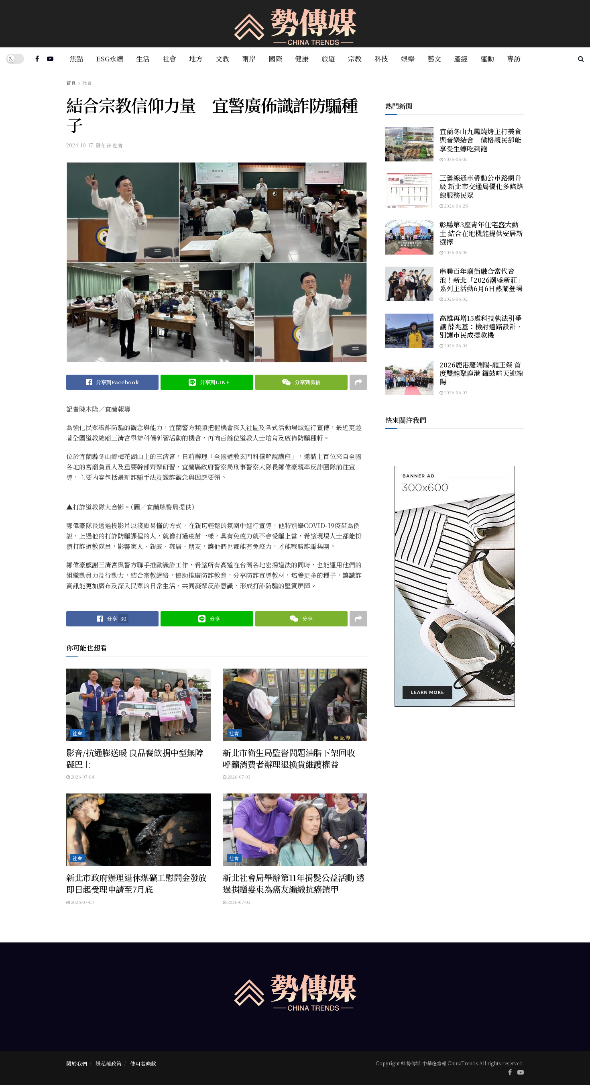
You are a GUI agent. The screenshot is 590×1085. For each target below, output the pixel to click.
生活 (143, 58)
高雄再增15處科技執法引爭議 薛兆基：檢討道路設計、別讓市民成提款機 (481, 326)
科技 (381, 58)
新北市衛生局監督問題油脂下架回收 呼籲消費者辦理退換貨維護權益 (293, 758)
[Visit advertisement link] (454, 586)
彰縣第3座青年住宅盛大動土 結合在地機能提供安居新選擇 (481, 233)
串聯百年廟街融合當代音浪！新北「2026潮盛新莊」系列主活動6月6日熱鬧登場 (481, 279)
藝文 (434, 58)
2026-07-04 (82, 776)
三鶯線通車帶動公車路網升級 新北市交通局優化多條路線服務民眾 (481, 186)
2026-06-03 (455, 345)
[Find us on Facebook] (37, 58)
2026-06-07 (455, 392)
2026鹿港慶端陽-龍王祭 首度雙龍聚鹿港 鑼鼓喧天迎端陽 (481, 373)
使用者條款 (143, 1063)
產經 (461, 58)
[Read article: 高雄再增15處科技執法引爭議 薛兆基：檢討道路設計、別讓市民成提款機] (409, 331)
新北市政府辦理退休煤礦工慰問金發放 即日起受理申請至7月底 (140, 883)
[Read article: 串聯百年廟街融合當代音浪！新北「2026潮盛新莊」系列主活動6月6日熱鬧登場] (409, 284)
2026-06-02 (455, 299)
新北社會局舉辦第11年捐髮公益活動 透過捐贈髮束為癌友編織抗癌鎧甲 (293, 883)
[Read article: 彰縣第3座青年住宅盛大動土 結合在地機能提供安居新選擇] (409, 237)
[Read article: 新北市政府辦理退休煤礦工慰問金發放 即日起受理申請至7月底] (138, 829)
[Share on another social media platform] (358, 382)
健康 (302, 58)
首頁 (71, 82)
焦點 (76, 58)
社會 (169, 58)
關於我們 (76, 1063)
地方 (196, 58)
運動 (487, 58)
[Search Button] (581, 58)
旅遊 (328, 58)
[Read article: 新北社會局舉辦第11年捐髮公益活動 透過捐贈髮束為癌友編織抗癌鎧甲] (295, 829)
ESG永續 (109, 58)
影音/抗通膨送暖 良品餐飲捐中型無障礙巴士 (134, 758)
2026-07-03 (238, 776)
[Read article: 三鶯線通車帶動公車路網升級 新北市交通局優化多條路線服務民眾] (409, 190)
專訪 (514, 58)
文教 (222, 58)
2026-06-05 (455, 159)
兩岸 (249, 58)
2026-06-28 (455, 205)
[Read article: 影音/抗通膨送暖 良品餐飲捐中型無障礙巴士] (138, 705)
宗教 (355, 58)
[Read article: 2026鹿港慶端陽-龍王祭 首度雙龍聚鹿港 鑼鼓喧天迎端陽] (409, 377)
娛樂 (408, 58)
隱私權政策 (109, 1063)
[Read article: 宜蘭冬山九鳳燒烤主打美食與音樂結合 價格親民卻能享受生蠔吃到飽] (409, 144)
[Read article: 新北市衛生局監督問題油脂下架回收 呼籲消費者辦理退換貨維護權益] (295, 705)
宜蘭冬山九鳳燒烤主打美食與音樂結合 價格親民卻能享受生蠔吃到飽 (480, 139)
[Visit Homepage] (295, 24)
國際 (275, 58)
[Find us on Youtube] (50, 58)
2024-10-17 (79, 145)
